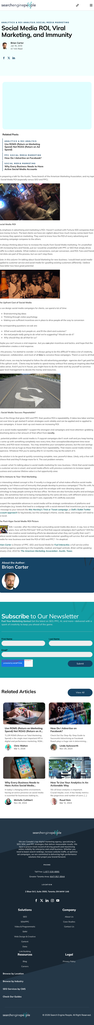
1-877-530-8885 (51, 871)
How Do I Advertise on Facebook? (23, 158)
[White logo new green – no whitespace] (16, 1013)
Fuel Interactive (61, 544)
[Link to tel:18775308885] (77, 5)
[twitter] (41, 900)
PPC (7, 155)
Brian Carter (15, 567)
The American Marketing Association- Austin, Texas (46, 551)
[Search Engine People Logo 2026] (18, 2)
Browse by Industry (13, 981)
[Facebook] (3, 58)
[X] (8, 58)
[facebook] (36, 900)
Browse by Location (13, 973)
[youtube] (57, 900)
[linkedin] (47, 900)
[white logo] (47, 831)
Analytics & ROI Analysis (18, 22)
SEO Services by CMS (14, 989)
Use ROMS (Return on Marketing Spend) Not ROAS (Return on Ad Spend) (22, 147)
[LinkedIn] (13, 58)
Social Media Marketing (52, 22)
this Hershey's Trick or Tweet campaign (48, 509)
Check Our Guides (12, 996)
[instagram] (52, 900)
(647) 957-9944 (57, 876)
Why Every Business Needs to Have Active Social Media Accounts (24, 168)
